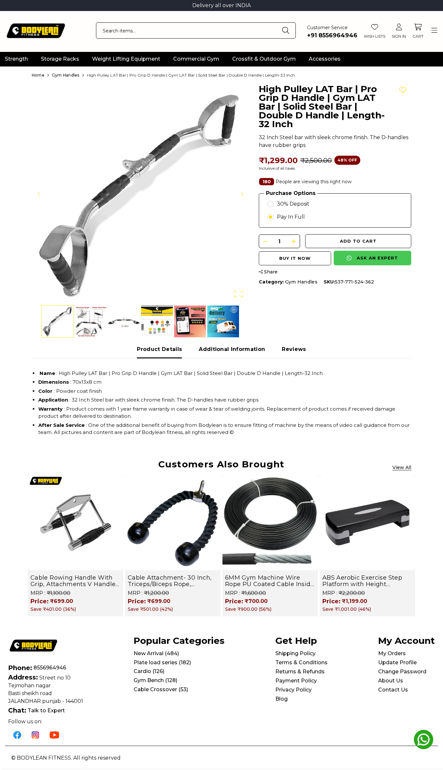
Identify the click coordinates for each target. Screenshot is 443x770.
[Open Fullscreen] (238, 294)
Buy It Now (295, 258)
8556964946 (49, 668)
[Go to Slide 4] (157, 321)
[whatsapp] (423, 739)
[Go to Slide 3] (124, 321)
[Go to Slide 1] (58, 321)
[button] (140, 194)
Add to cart (358, 241)
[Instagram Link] (35, 734)
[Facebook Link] (17, 734)
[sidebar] (434, 31)
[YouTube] (54, 734)
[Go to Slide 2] (91, 321)
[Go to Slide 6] (223, 321)
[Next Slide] (241, 193)
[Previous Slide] (38, 193)
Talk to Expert (46, 710)
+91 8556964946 (332, 35)
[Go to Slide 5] (190, 321)
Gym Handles (301, 282)
